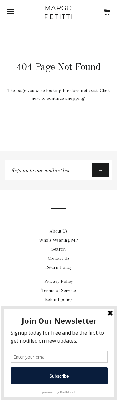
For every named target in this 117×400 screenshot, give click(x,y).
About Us (59, 231)
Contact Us (59, 258)
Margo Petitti (58, 12)
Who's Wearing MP (58, 240)
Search (58, 249)
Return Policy (58, 267)
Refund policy (58, 299)
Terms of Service (58, 290)
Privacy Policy (58, 281)
